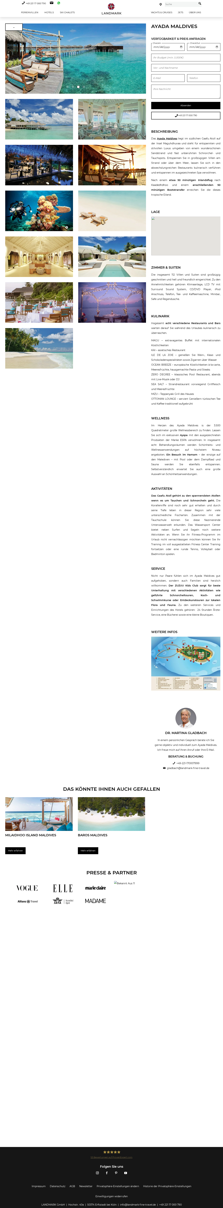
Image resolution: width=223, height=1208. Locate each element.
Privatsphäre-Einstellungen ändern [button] (118, 1186)
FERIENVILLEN (29, 12)
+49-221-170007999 (187, 763)
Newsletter (86, 1186)
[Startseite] (111, 8)
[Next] (142, 58)
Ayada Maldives (167, 138)
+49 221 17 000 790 (36, 3)
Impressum (39, 1186)
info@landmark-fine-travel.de (138, 1204)
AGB (72, 1186)
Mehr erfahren (15, 850)
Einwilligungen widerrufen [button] (111, 1196)
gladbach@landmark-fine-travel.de (188, 768)
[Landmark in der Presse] (60, 895)
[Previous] (9, 58)
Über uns (195, 12)
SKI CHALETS (67, 12)
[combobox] (181, 4)
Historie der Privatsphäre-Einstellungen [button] (167, 1186)
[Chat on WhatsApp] (57, 3)
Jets (180, 12)
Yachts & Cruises (161, 12)
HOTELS (49, 12)
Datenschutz (57, 1186)
